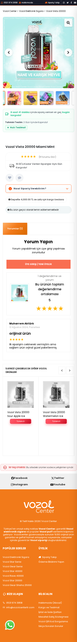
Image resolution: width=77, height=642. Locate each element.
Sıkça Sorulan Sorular (50, 626)
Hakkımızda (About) (50, 602)
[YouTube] (75, 2)
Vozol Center (9, 11)
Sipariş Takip (49, 557)
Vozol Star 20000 (12, 580)
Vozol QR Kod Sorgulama (53, 621)
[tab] (15, 229)
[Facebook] (71, 2)
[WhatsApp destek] (10, 625)
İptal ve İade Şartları (50, 612)
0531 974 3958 (14, 602)
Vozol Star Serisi (12, 561)
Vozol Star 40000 (12, 571)
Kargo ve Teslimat (48, 607)
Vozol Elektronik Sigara (31, 11)
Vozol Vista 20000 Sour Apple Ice (18, 414)
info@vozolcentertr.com (20, 607)
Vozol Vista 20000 (56, 11)
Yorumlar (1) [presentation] (15, 228)
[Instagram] (63, 2)
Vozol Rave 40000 (13, 575)
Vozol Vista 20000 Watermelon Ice (54, 414)
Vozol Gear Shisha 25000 (17, 585)
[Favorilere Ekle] (10, 178)
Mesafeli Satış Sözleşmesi (53, 616)
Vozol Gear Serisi (13, 566)
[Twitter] (67, 2)
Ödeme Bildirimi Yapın (51, 561)
